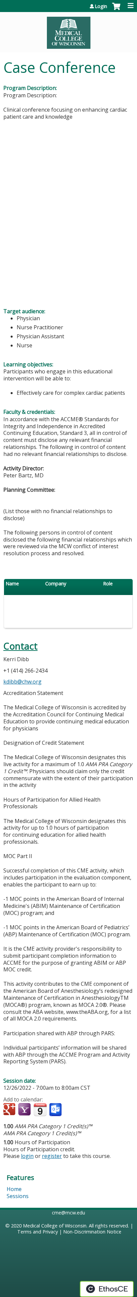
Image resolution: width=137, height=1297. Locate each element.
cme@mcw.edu (68, 1212)
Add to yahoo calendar (25, 1109)
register (52, 1156)
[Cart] (116, 10)
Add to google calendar (10, 1109)
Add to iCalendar (40, 1109)
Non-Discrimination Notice (92, 1231)
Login (101, 6)
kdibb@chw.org (22, 681)
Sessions (18, 1196)
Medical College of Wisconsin (54, 1225)
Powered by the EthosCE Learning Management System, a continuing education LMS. (107, 1289)
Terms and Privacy (37, 1231)
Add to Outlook (56, 1109)
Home (14, 1189)
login (27, 1156)
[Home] (68, 30)
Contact (20, 646)
